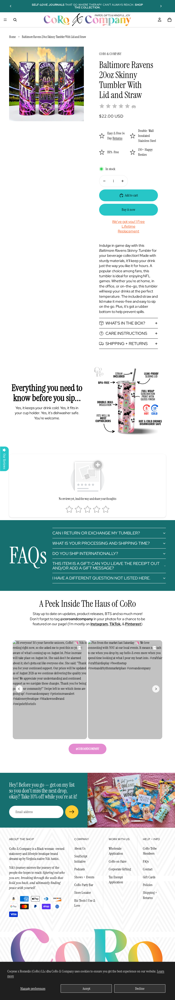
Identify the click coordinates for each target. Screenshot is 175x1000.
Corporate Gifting (120, 869)
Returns (117, 138)
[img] (114, 106)
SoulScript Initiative (80, 859)
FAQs (146, 861)
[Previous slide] (11, 6)
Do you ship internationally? (85, 553)
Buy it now (128, 209)
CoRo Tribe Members (150, 851)
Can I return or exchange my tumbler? (96, 533)
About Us (79, 848)
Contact (147, 869)
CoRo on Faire (117, 861)
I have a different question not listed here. (101, 578)
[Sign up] (71, 812)
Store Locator (82, 892)
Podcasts (79, 869)
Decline (139, 988)
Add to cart (131, 195)
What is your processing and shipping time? (101, 543)
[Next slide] (161, 6)
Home (12, 37)
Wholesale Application (116, 851)
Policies (147, 884)
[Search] (15, 20)
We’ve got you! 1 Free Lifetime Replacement (128, 226)
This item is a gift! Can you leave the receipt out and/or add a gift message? (106, 566)
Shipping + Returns (127, 343)
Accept (86, 988)
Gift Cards (149, 877)
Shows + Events (84, 877)
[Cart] (170, 20)
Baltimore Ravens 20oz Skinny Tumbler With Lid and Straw (54, 37)
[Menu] (5, 20)
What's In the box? (125, 323)
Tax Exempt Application (116, 879)
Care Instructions (126, 333)
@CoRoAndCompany (87, 749)
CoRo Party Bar (83, 884)
